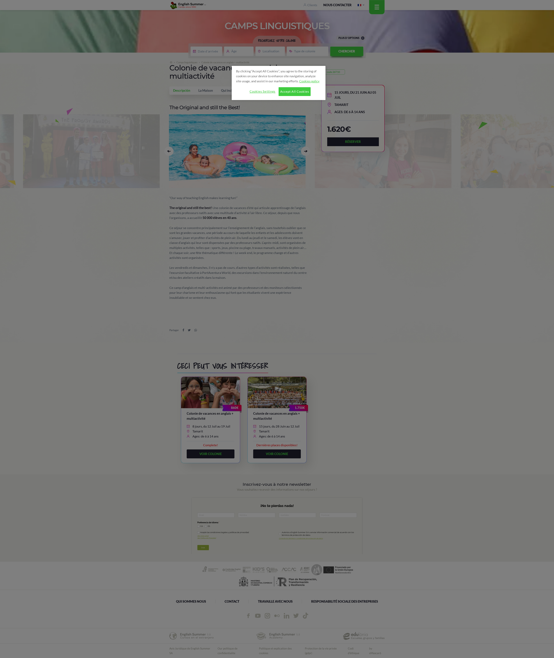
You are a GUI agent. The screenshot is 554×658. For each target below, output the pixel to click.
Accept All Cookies (294, 91)
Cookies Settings (262, 91)
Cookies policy (309, 81)
